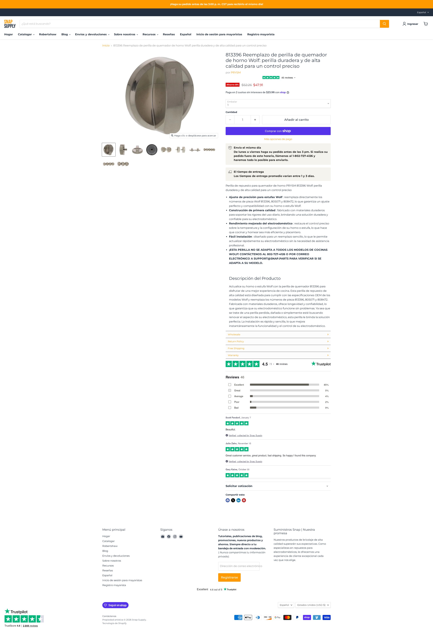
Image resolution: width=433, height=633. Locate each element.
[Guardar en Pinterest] (244, 500)
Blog (65, 34)
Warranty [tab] (233, 355)
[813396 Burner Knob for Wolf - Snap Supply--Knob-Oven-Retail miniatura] (108, 149)
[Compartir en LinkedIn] (238, 500)
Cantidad (231, 112)
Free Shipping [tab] (236, 348)
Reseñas (169, 34)
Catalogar (25, 34)
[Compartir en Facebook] (228, 500)
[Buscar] (384, 24)
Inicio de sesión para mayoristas (219, 34)
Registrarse (229, 577)
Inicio (106, 45)
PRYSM (236, 72)
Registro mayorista (261, 34)
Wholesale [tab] (234, 334)
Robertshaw (47, 34)
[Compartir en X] (233, 500)
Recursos (149, 34)
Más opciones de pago (278, 139)
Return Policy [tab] (236, 341)
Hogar (8, 34)
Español (421, 12)
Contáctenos (109, 616)
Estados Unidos (311, 604)
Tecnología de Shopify (114, 623)
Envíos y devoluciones (91, 34)
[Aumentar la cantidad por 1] (255, 119)
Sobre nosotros (125, 34)
